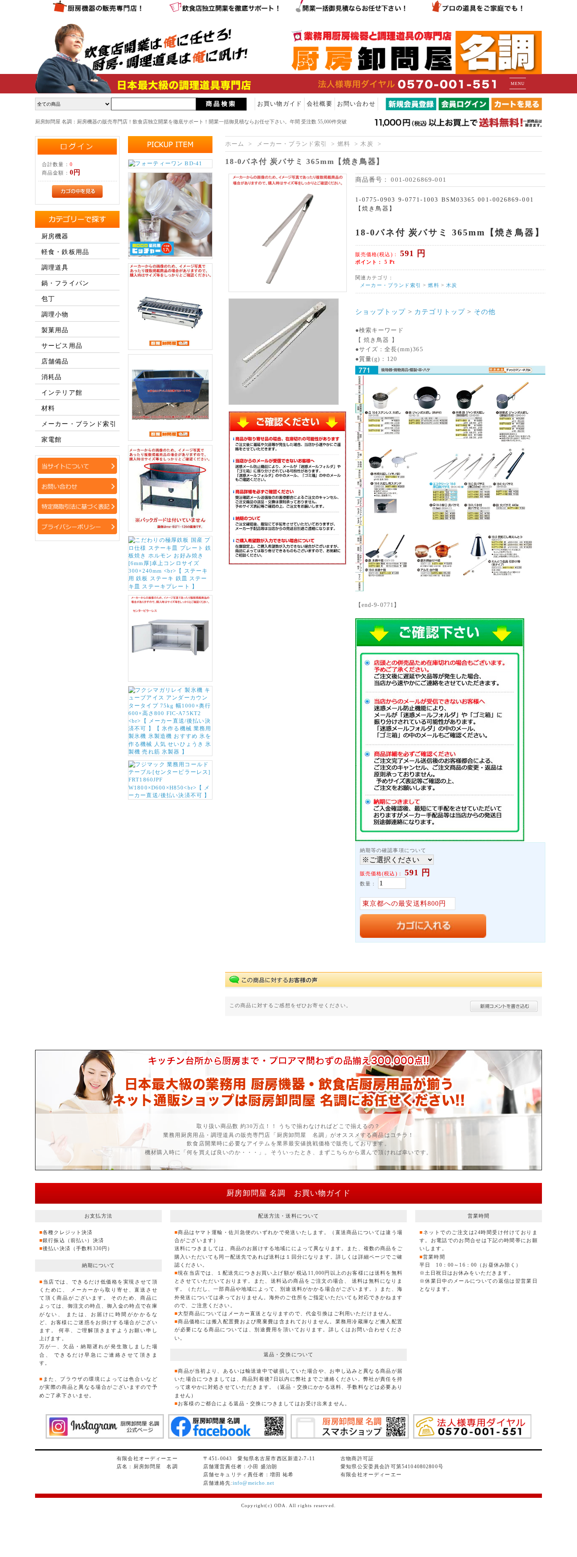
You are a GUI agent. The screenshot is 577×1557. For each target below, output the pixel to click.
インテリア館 (61, 392)
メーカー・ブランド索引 (292, 144)
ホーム (234, 144)
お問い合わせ (356, 104)
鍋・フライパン (65, 283)
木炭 (366, 144)
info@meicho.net (253, 1483)
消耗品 (51, 377)
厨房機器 (55, 236)
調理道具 (55, 267)
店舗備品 (55, 361)
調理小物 (55, 314)
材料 (48, 408)
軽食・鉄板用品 (65, 252)
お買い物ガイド (279, 104)
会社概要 (319, 104)
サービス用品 (61, 345)
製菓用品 (55, 330)
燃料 (343, 144)
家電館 (51, 439)
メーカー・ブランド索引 (79, 424)
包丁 (48, 298)
